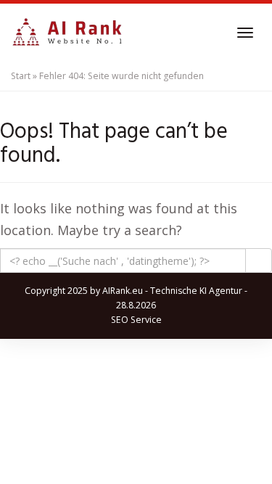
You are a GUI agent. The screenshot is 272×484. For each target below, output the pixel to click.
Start (20, 76)
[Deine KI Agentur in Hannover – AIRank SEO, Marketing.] (67, 33)
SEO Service (136, 319)
